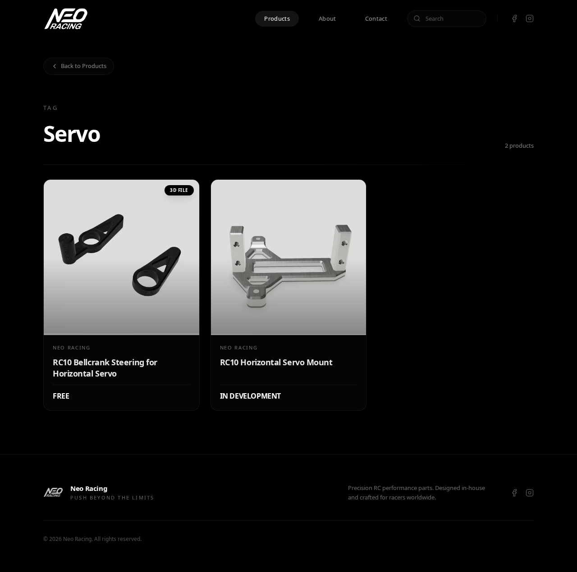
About (327, 18)
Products (277, 18)
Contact (376, 18)
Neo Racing (77, 539)
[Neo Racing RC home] (65, 18)
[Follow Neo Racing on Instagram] (530, 18)
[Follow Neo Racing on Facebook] (514, 18)
